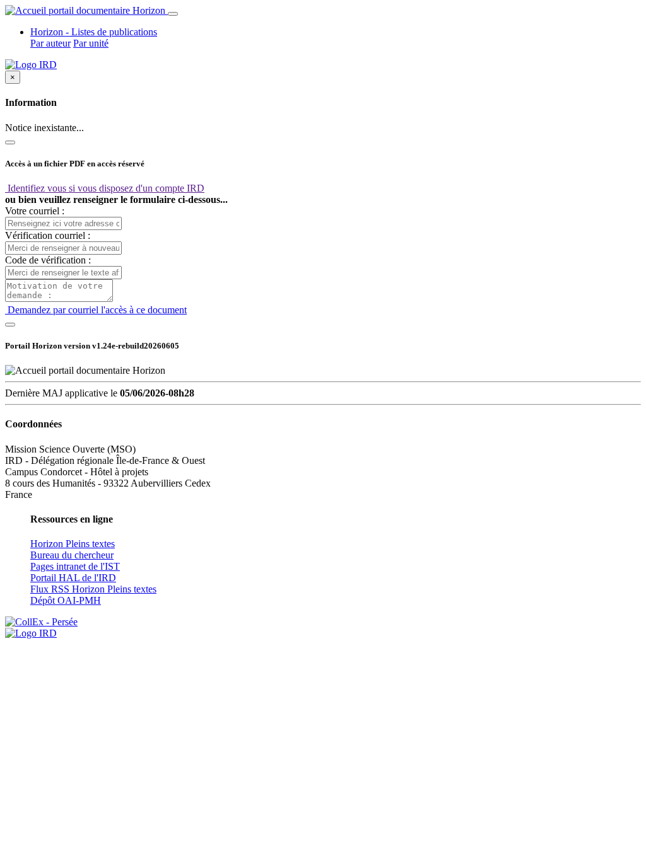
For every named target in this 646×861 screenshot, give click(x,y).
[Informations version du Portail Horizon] (31, 633)
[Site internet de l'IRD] (31, 64)
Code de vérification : (48, 260)
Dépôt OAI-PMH (65, 600)
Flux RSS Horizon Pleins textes (93, 589)
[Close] (10, 142)
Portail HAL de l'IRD (73, 577)
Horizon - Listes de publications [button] (93, 31)
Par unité (91, 43)
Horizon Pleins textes (72, 543)
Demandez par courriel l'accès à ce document (96, 309)
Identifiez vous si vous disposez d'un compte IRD (104, 188)
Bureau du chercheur (72, 555)
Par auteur (50, 43)
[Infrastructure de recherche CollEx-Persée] (41, 621)
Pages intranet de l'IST (75, 566)
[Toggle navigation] (173, 14)
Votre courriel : (34, 210)
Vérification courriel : (47, 235)
